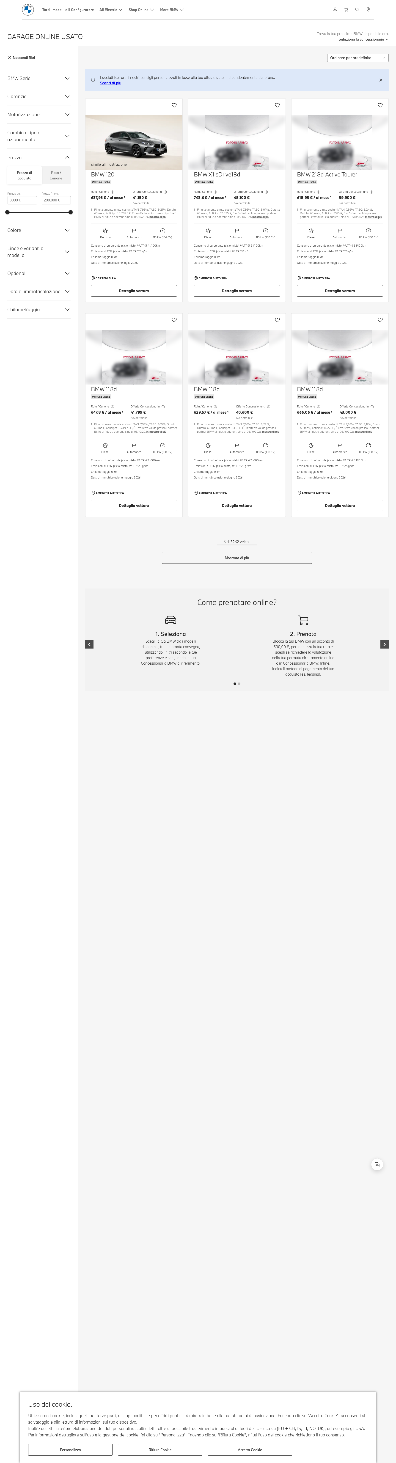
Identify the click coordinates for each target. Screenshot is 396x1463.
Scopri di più (110, 82)
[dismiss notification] (381, 80)
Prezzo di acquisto (24, 175)
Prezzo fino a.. (50, 193)
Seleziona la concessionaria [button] (361, 39)
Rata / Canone (56, 175)
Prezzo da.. (14, 193)
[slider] (7, 212)
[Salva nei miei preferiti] (174, 105)
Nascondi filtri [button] (24, 57)
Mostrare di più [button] (237, 558)
